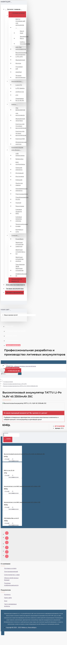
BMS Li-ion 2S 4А (9, 470)
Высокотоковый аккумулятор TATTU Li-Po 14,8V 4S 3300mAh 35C (20, 386)
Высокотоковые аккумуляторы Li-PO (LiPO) (15, 384)
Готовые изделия (8, 381)
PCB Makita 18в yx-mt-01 (11, 518)
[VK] (7, 538)
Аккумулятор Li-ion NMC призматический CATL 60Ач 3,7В (22, 486)
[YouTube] (7, 547)
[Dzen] (7, 533)
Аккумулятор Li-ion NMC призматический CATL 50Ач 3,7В (22, 502)
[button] (33, 416)
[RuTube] (7, 542)
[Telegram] (7, 556)
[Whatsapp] (7, 552)
